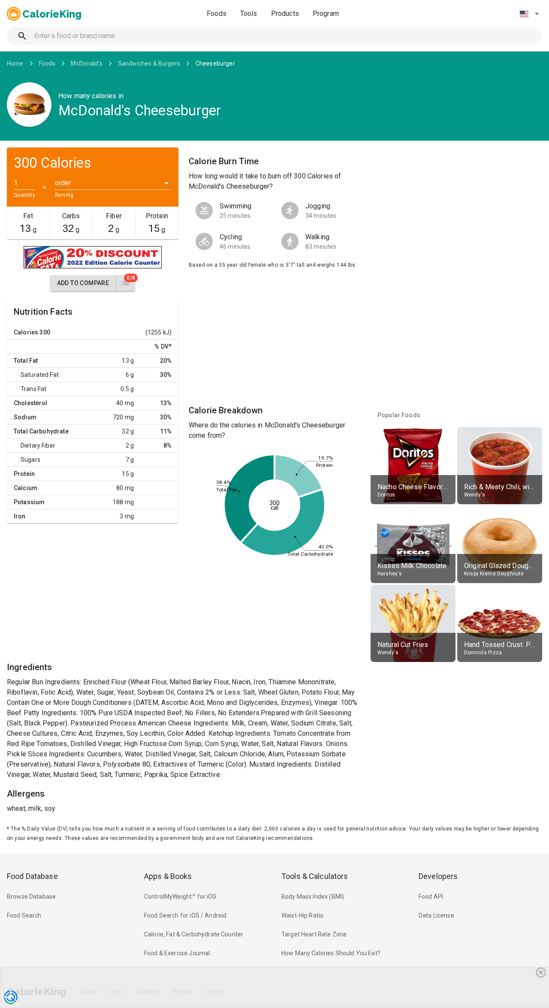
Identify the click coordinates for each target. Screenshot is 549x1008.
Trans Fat (33, 388)
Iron (20, 516)
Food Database (32, 876)
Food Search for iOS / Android (185, 915)
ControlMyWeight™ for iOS (180, 896)
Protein (24, 473)
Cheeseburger (215, 63)
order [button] (63, 183)
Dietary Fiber (38, 445)
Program (326, 13)
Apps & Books (168, 876)
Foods (216, 13)
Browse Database (31, 896)
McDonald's (87, 63)
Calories (26, 332)
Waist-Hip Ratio (302, 915)
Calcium (25, 487)
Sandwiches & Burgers (149, 63)
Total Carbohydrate (41, 431)
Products (285, 13)
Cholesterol (31, 403)
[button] (529, 14)
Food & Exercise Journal (177, 953)
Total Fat (26, 360)
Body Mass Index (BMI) (312, 896)
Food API (431, 896)
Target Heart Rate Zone (314, 934)
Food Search (24, 915)
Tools (248, 13)
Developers (438, 876)
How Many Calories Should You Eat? (330, 953)
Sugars (30, 459)
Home (15, 63)
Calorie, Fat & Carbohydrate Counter (193, 934)
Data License (436, 915)
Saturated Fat (40, 374)
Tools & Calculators (314, 876)
